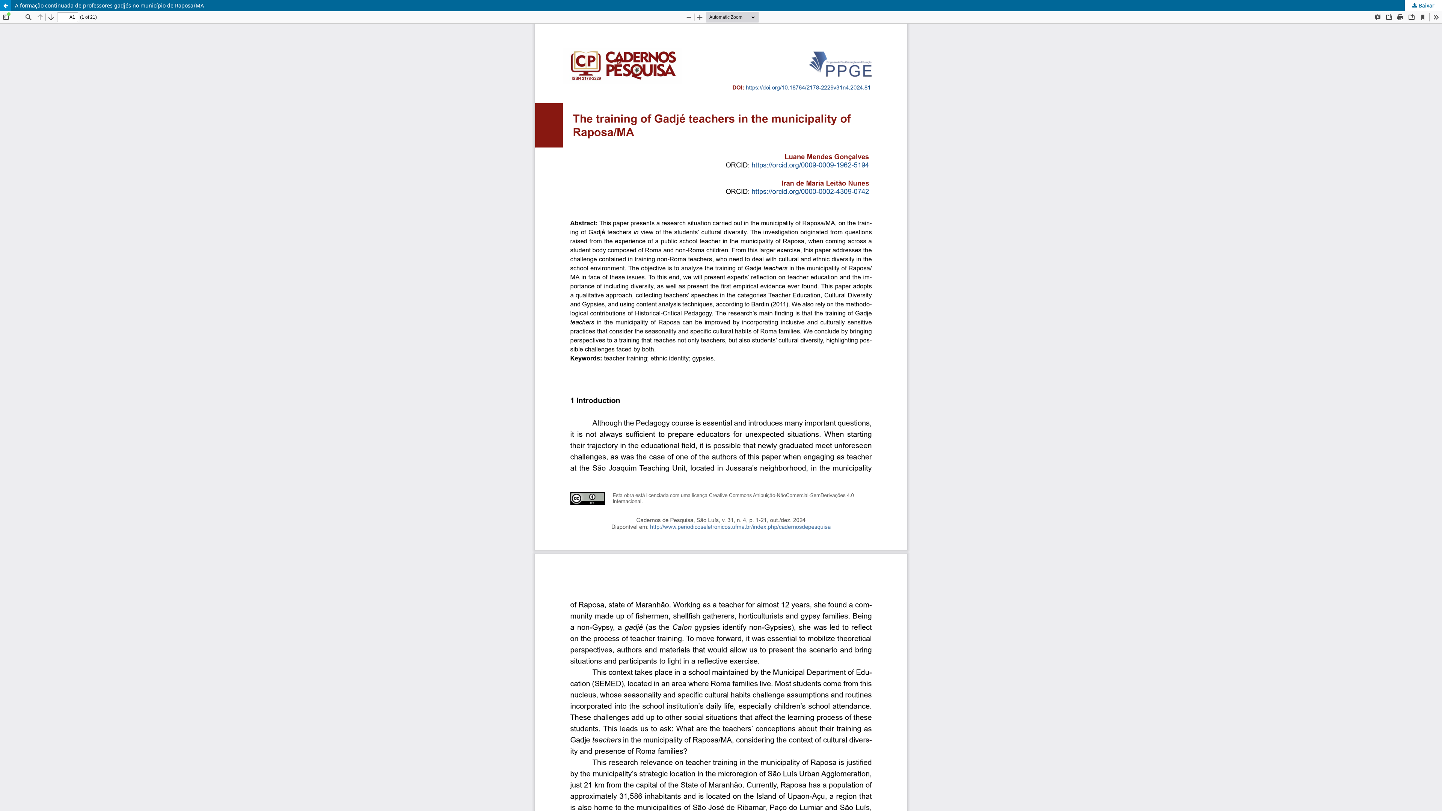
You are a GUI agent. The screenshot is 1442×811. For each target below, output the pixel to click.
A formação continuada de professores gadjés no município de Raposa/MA (109, 5)
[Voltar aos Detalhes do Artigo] (5, 5)
